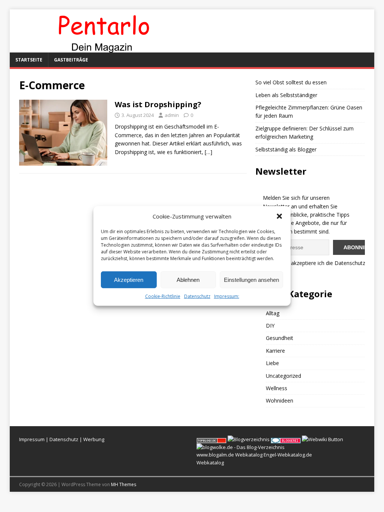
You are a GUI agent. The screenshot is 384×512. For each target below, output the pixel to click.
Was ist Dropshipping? (158, 104)
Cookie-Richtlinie (162, 296)
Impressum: (226, 296)
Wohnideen (279, 400)
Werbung (93, 439)
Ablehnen (188, 279)
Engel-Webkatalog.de (288, 454)
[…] (208, 152)
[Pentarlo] (103, 48)
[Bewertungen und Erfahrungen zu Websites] (322, 439)
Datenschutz (197, 296)
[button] (279, 216)
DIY (270, 325)
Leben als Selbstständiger (286, 95)
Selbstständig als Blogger (285, 149)
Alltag (272, 313)
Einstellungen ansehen (251, 279)
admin (172, 115)
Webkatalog (248, 454)
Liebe (272, 363)
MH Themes (123, 484)
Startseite (28, 60)
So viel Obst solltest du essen (291, 82)
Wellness (276, 388)
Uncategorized (283, 375)
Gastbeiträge (71, 60)
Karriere (275, 350)
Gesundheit (279, 337)
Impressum (32, 439)
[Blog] (249, 439)
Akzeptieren (128, 279)
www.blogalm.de (215, 454)
